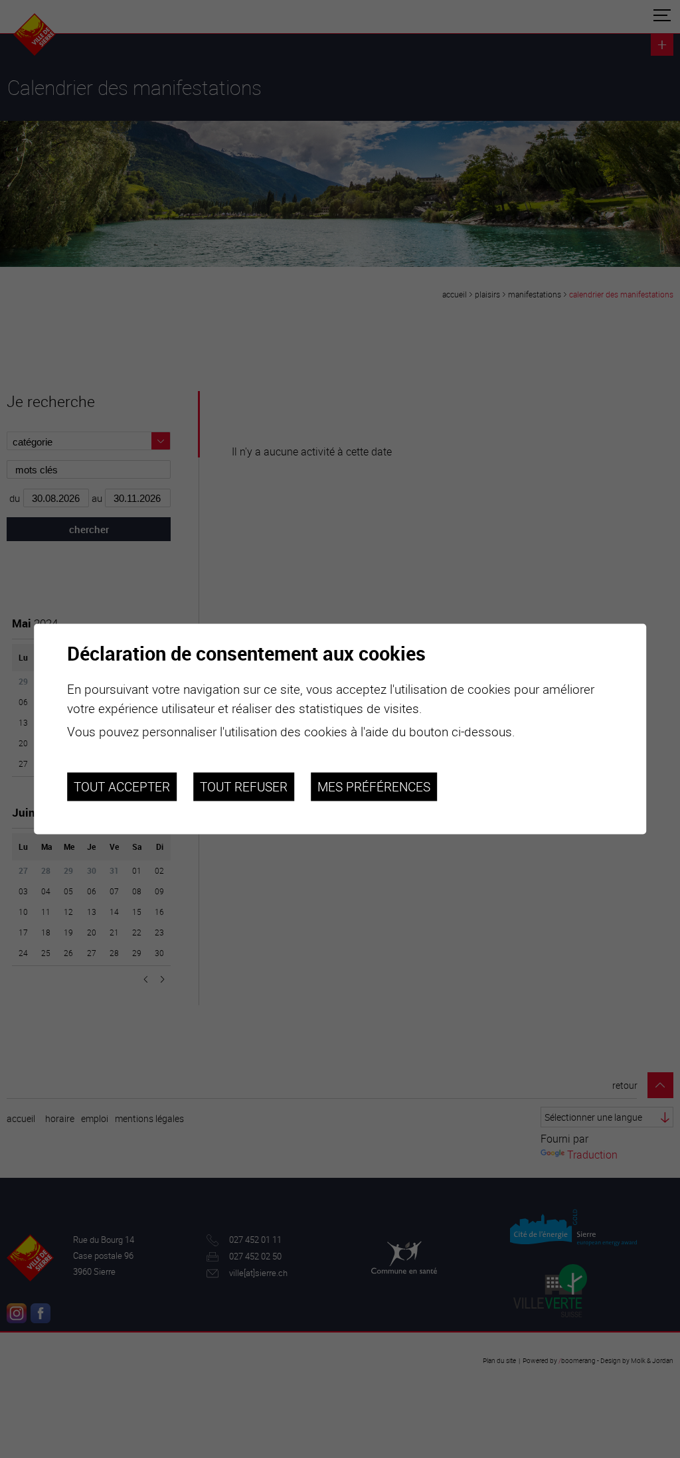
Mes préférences (373, 786)
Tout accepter (122, 786)
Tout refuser (244, 786)
